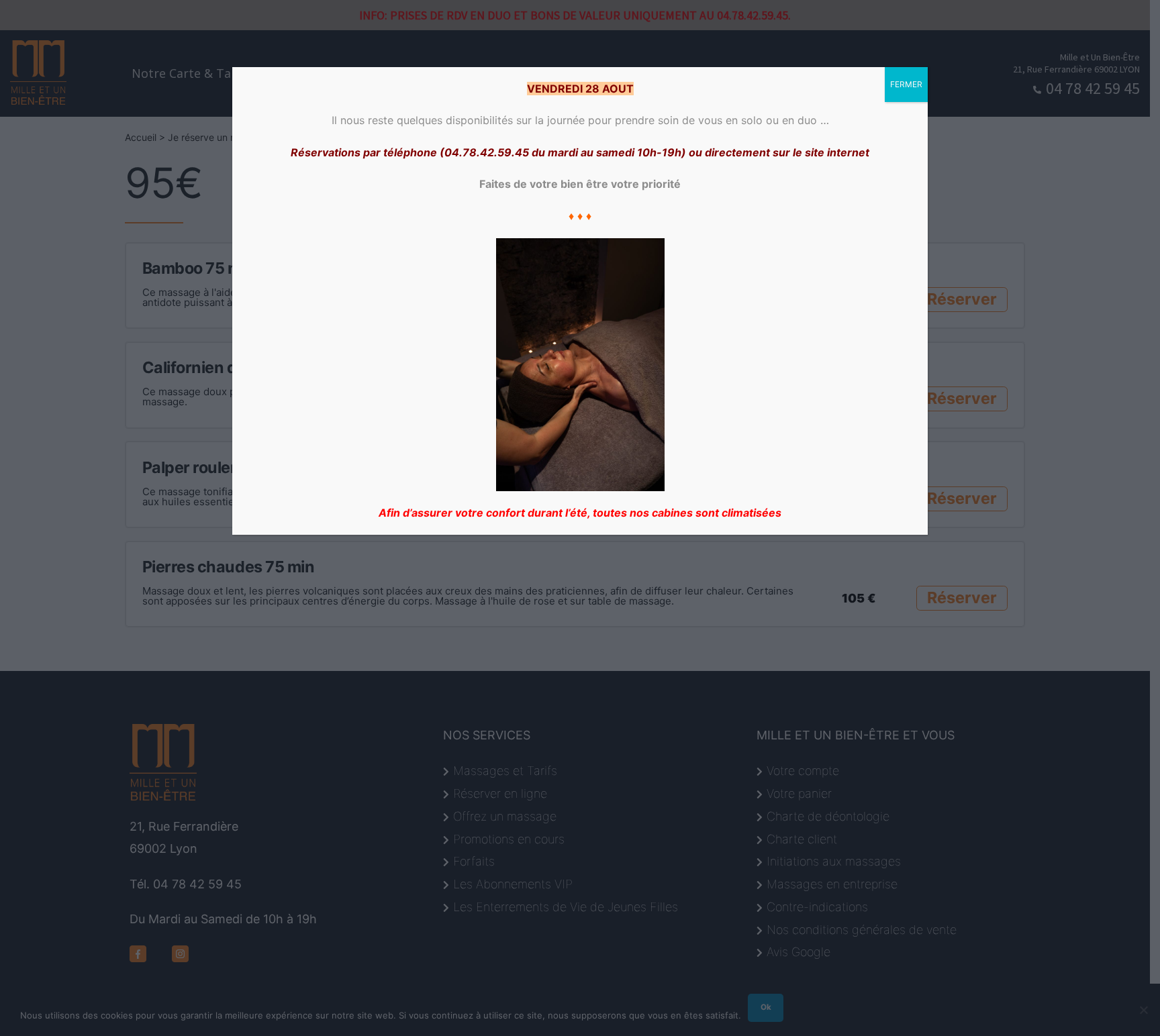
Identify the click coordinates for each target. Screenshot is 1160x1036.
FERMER (906, 84)
